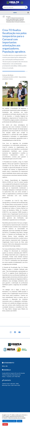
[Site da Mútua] (9, 349)
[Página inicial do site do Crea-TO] (15, 2)
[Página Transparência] (21, 349)
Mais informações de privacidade (16, 418)
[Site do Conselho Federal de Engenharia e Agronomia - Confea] (15, 344)
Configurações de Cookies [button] (9, 421)
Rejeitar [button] (5, 424)
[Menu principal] (15, 13)
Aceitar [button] (19, 421)
